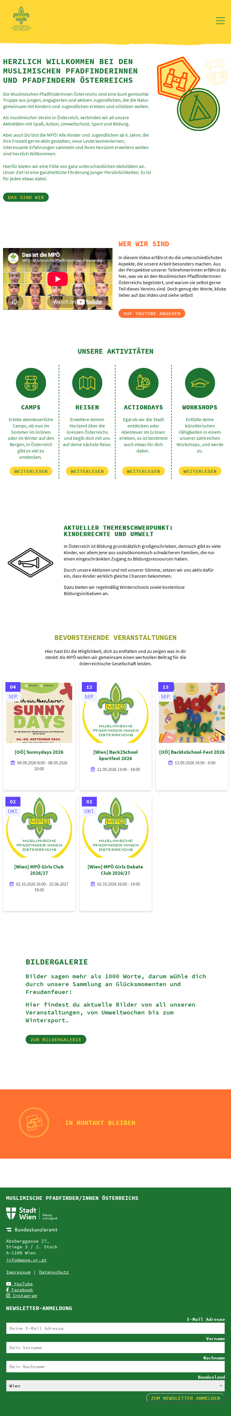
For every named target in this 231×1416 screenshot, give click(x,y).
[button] (26, 197)
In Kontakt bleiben (100, 1122)
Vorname (215, 1338)
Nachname (214, 1358)
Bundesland (211, 1377)
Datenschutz (54, 1272)
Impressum (18, 1272)
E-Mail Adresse (206, 1319)
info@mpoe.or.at (26, 1260)
